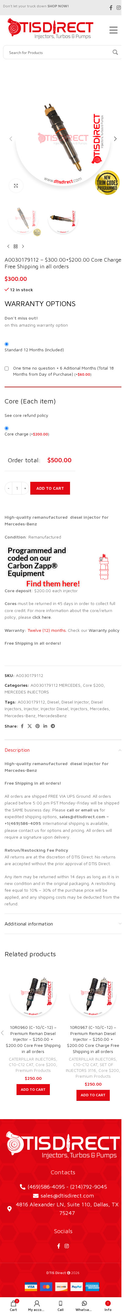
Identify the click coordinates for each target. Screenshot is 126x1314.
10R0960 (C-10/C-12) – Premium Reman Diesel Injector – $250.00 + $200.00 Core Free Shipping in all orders (33, 1039)
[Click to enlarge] (16, 186)
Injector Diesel (54, 708)
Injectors (79, 708)
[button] (11, 139)
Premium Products (33, 1070)
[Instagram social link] (119, 7)
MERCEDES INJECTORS (27, 691)
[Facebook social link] (111, 7)
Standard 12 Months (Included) (34, 349)
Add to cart (50, 488)
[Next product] (23, 246)
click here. (42, 617)
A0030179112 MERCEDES (55, 685)
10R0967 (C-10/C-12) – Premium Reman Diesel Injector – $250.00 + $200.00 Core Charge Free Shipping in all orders (93, 1039)
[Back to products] (15, 246)
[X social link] (30, 726)
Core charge (27, 433)
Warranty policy (104, 630)
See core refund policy (26, 415)
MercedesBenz (52, 715)
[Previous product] (8, 246)
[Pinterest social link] (38, 726)
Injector (31, 708)
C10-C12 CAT (21, 1064)
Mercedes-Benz (20, 715)
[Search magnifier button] (116, 52)
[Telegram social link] (53, 726)
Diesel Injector (75, 701)
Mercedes (99, 708)
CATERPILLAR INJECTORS (32, 1059)
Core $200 (93, 685)
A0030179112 (31, 701)
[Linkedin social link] (45, 726)
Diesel (53, 701)
